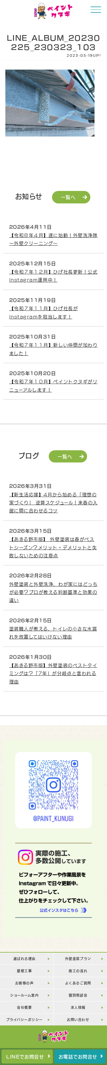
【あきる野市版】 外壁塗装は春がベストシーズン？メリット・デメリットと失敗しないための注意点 (53, 547)
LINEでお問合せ (25, 1056)
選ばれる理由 (24, 958)
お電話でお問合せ (78, 1056)
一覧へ (68, 196)
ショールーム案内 (24, 994)
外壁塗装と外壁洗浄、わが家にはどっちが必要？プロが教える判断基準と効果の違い (53, 591)
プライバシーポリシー (24, 1019)
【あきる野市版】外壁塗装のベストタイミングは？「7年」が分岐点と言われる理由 (53, 673)
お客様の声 (24, 982)
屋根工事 (24, 970)
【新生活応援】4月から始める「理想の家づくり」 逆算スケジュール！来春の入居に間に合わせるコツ (53, 502)
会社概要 (24, 1007)
